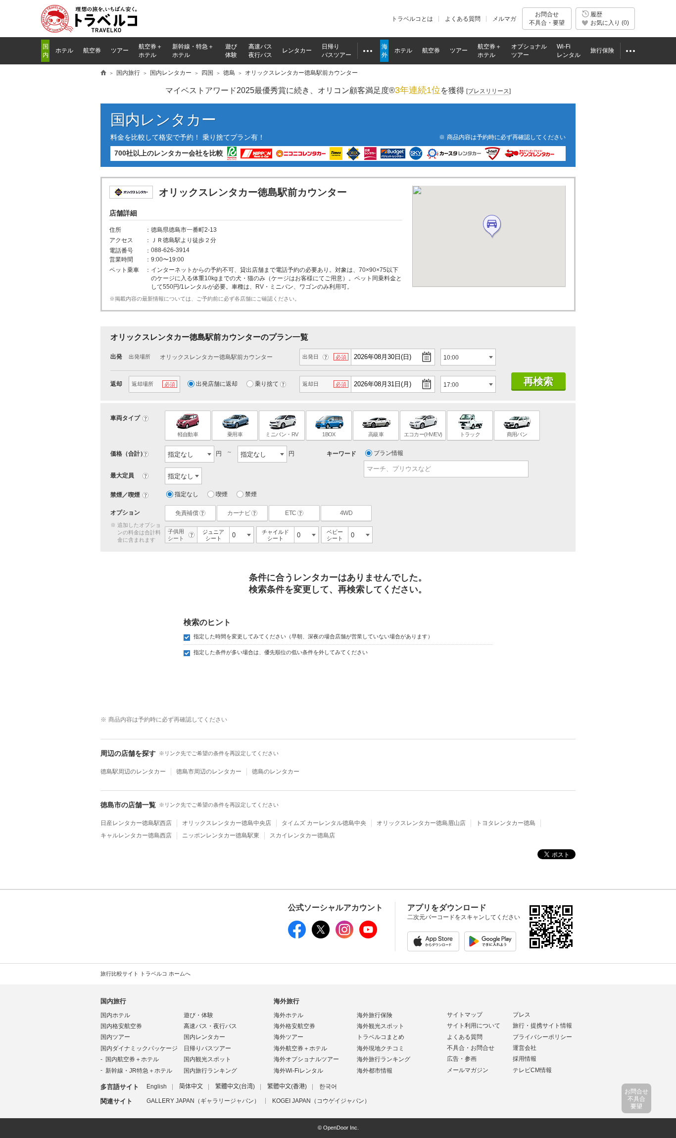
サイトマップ (465, 1014)
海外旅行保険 (374, 1015)
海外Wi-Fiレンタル (298, 1070)
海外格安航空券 (294, 1026)
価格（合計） (128, 453)
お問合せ (547, 18)
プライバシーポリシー (542, 1037)
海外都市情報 (374, 1070)
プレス (522, 1014)
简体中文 (191, 1086)
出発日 (310, 357)
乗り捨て (267, 383)
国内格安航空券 (121, 1026)
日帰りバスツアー (207, 1048)
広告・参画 (462, 1058)
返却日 (310, 384)
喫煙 (222, 494)
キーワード (341, 453)
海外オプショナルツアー (306, 1059)
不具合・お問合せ (470, 1047)
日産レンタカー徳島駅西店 (136, 823)
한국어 (328, 1086)
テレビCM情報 (532, 1070)
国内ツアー (115, 1037)
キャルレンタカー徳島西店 (136, 835)
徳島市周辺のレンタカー (208, 771)
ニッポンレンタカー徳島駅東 (220, 835)
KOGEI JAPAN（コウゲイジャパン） (321, 1100)
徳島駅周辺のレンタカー (133, 771)
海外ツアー (288, 1037)
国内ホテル (115, 1015)
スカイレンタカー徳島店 (302, 835)
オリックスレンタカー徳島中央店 (226, 823)
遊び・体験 (198, 1015)
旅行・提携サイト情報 (542, 1025)
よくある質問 (463, 19)
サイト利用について (473, 1025)
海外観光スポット (380, 1026)
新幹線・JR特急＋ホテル (138, 1070)
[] (488, 91)
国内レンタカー (163, 119)
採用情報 (524, 1058)
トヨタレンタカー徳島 (505, 823)
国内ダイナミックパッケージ (139, 1048)
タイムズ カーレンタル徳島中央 (324, 823)
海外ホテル (288, 1015)
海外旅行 (286, 1001)
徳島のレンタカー (275, 771)
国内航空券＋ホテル (132, 1059)
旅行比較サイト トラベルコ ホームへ (145, 974)
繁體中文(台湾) (235, 1086)
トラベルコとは (412, 19)
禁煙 (251, 494)
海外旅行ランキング (383, 1059)
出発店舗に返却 (217, 383)
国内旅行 (113, 1001)
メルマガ (504, 19)
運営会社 (524, 1047)
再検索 (538, 381)
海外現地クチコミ (380, 1048)
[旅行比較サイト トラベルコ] (103, 73)
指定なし (186, 494)
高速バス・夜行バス (210, 1026)
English (156, 1086)
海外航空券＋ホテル (300, 1048)
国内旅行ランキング (210, 1070)
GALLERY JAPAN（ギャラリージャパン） (203, 1100)
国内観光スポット (207, 1059)
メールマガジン (467, 1070)
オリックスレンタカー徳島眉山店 (421, 823)
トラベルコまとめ (380, 1037)
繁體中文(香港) (287, 1086)
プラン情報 (388, 453)
